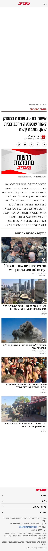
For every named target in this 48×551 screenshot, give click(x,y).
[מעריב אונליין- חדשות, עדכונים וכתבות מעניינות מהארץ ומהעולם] (24, 3)
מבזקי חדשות (34, 104)
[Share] (44, 144)
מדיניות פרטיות (30, 547)
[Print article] (18, 144)
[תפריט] (46, 3)
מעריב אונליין (33, 136)
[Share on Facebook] (38, 144)
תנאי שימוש (42, 547)
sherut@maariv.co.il (28, 526)
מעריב (44, 104)
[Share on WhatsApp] (25, 144)
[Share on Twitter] (31, 144)
